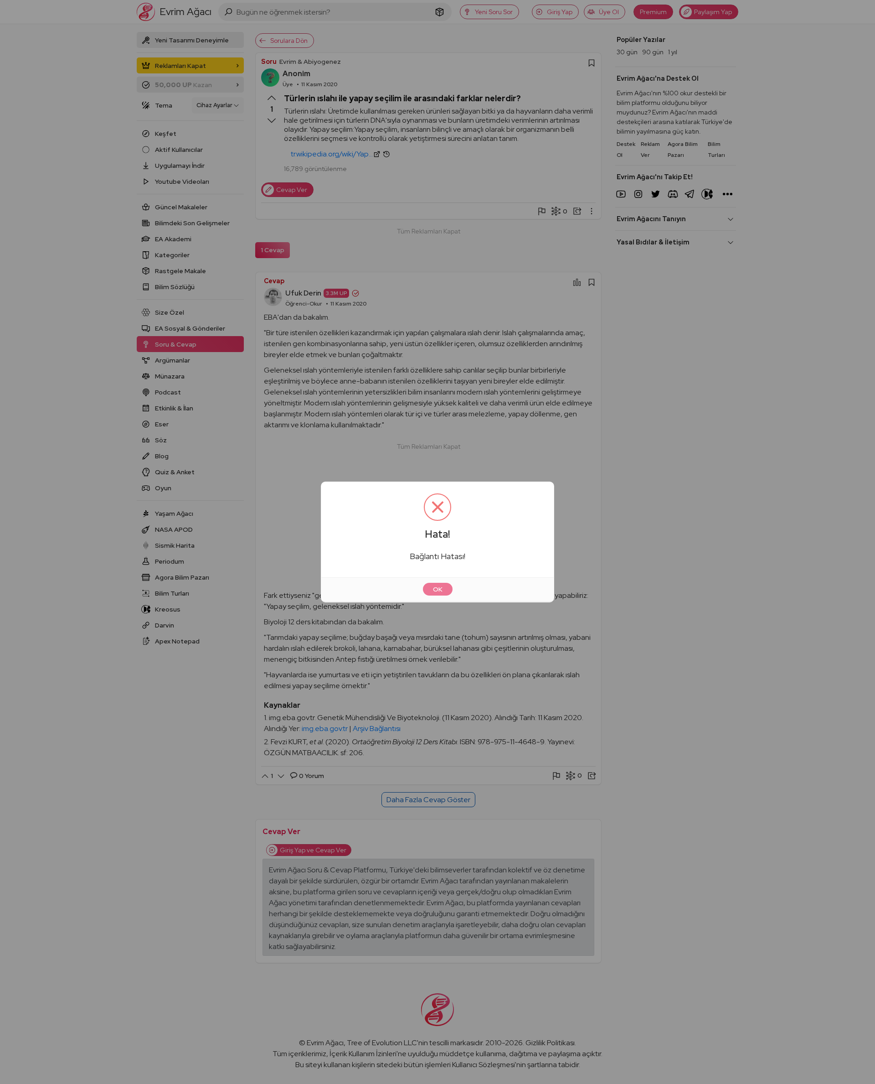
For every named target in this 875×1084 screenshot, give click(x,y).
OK (438, 589)
